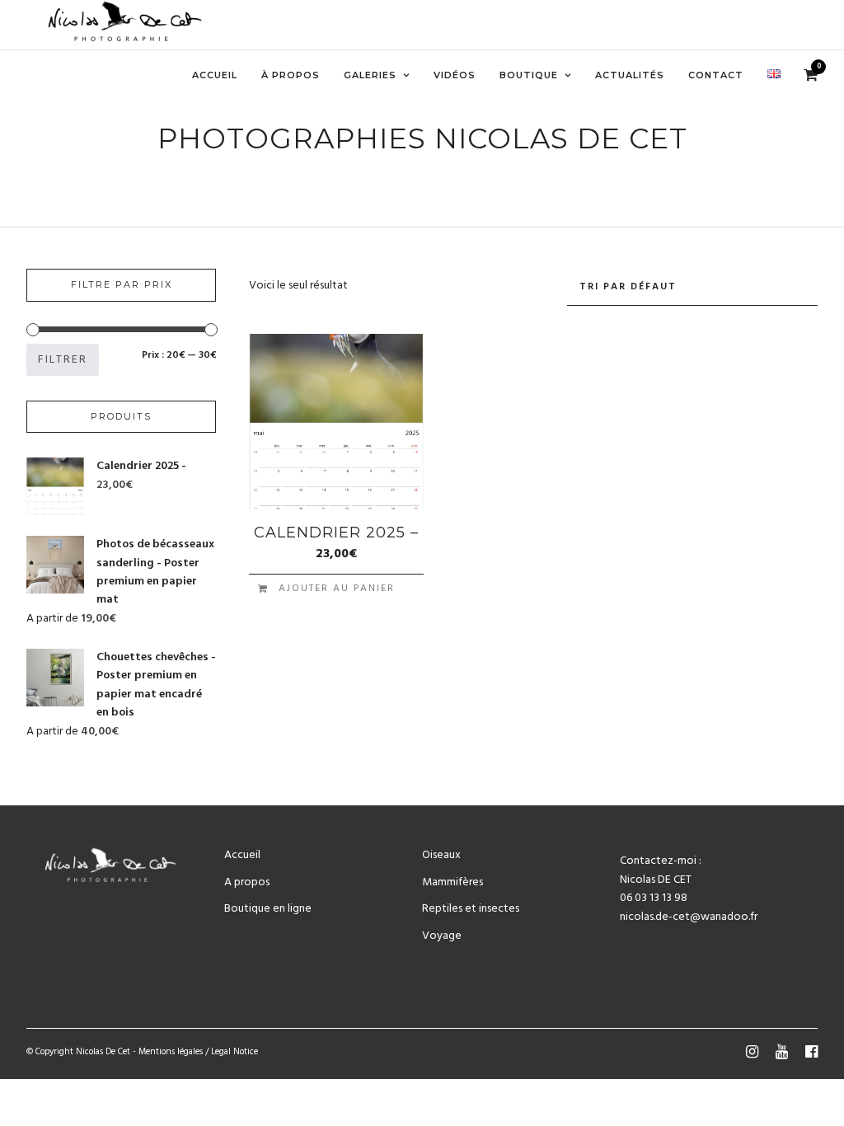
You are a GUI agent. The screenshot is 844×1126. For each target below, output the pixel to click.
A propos (247, 882)
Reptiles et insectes (470, 908)
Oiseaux (441, 855)
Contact (715, 75)
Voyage (442, 936)
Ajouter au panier (337, 588)
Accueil (214, 75)
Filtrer (62, 359)
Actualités (629, 75)
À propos (290, 75)
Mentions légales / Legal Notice (198, 1051)
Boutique (528, 75)
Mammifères (452, 882)
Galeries (370, 75)
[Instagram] (751, 1052)
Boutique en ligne (268, 908)
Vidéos (455, 75)
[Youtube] (781, 1052)
